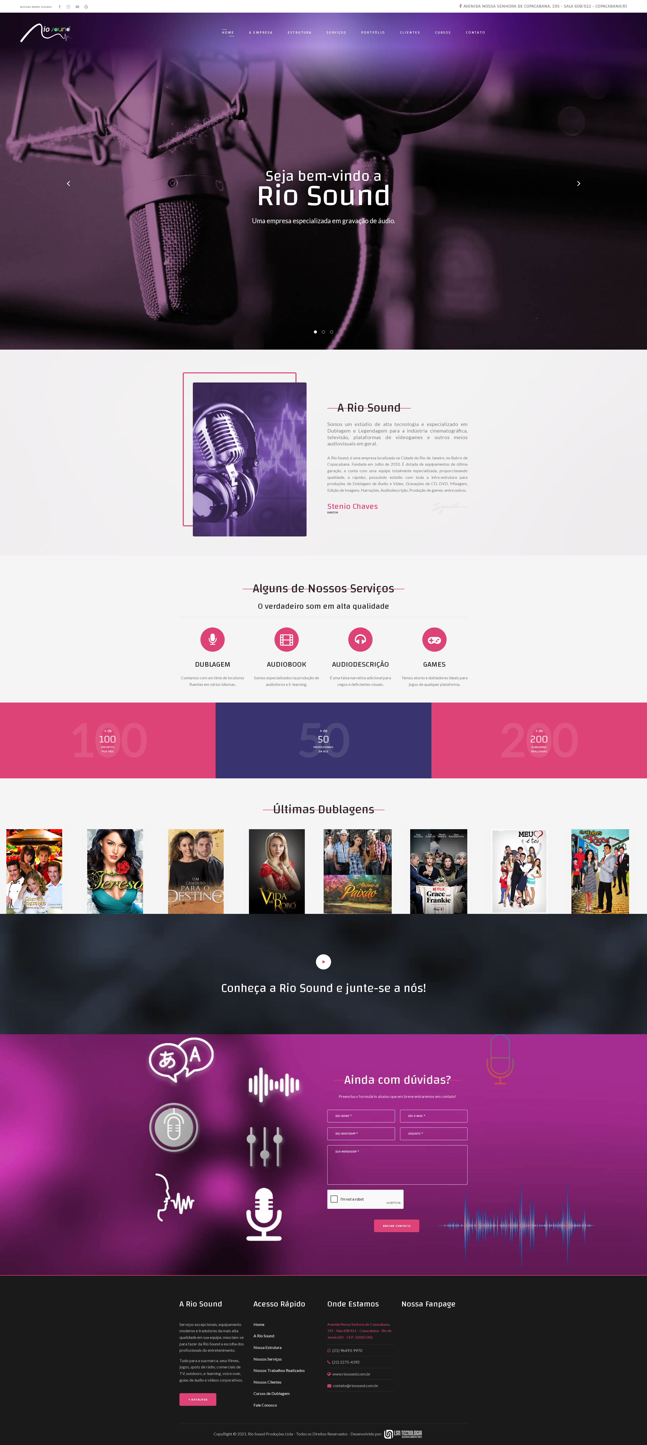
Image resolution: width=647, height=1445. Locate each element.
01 (315, 331)
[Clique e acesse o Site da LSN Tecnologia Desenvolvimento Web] (408, 1433)
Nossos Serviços (267, 1359)
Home (228, 32)
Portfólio (373, 32)
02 (323, 331)
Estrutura (300, 32)
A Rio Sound (263, 1335)
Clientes (410, 32)
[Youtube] (77, 7)
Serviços (336, 32)
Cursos (443, 32)
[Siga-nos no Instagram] (68, 7)
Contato (476, 32)
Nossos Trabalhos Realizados (279, 1370)
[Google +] (86, 7)
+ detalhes (197, 1399)
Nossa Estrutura (267, 1347)
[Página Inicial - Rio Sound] (46, 32)
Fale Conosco (265, 1405)
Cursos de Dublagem (271, 1393)
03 (331, 331)
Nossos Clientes (267, 1382)
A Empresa (261, 32)
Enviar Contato (396, 1226)
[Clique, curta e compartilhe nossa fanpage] (59, 7)
